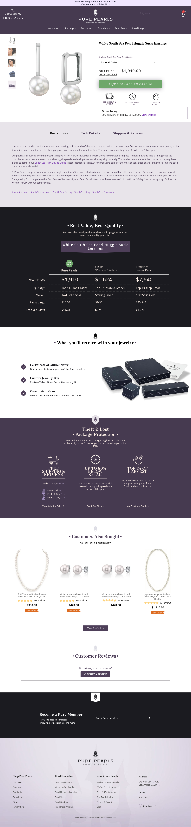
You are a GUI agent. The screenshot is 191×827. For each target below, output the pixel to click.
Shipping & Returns (128, 133)
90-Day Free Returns (106, 787)
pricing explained (108, 74)
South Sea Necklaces (41, 192)
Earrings (69, 28)
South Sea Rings (82, 192)
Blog (99, 807)
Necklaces (53, 28)
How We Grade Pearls (136, 506)
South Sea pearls (20, 192)
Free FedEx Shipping (106, 792)
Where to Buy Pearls (64, 787)
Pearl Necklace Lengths (66, 792)
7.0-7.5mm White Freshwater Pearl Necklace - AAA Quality (32, 570)
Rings (15, 802)
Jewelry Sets (18, 807)
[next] (175, 583)
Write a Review (98, 674)
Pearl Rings (138, 28)
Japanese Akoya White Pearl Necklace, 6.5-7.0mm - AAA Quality (158, 570)
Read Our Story (94, 506)
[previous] (15, 583)
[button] (31, 601)
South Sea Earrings (63, 192)
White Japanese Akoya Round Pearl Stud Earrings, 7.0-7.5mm (74, 570)
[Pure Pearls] (96, 14)
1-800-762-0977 (146, 797)
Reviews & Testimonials (108, 782)
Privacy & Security (105, 802)
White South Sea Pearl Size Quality (117, 57)
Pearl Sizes (60, 797)
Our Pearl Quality (105, 797)
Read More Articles (64, 807)
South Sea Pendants (103, 192)
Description (59, 133)
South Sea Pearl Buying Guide (50, 162)
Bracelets (103, 28)
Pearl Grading (61, 802)
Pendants (86, 28)
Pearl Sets (120, 28)
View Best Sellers (95, 628)
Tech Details (90, 133)
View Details (149, 114)
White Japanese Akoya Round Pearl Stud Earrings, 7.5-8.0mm (116, 570)
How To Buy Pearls (63, 782)
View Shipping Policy (52, 506)
